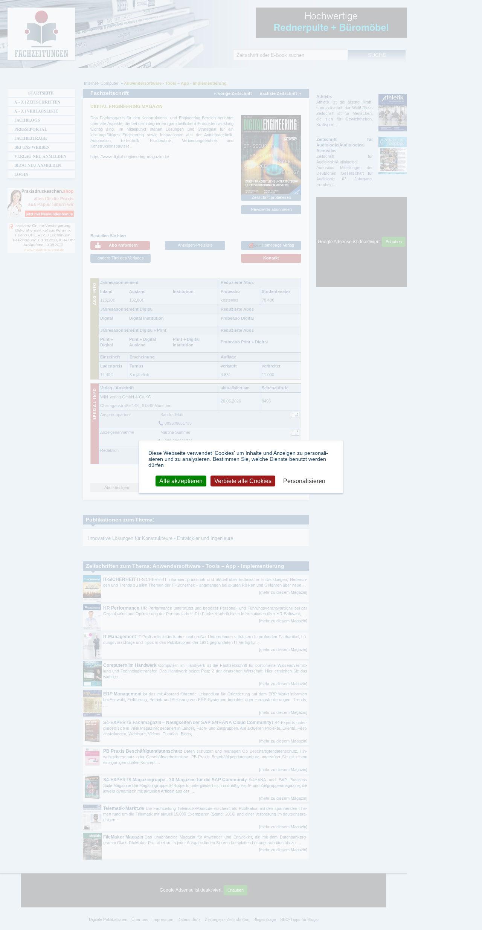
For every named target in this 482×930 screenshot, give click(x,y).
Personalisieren (304, 481)
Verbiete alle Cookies (243, 481)
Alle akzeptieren (181, 481)
